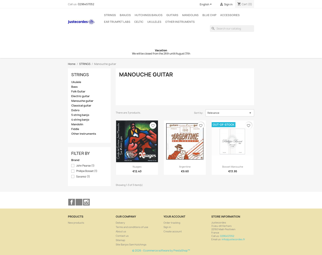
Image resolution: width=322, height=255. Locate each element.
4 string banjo (80, 119)
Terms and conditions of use (132, 227)
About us (121, 231)
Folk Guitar (78, 91)
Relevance (229, 113)
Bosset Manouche (232, 166)
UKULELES (154, 22)
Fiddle (75, 129)
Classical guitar (81, 105)
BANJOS (125, 15)
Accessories (230, 15)
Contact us (122, 235)
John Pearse (85, 165)
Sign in (167, 227)
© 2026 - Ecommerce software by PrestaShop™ (161, 250)
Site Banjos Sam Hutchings (131, 244)
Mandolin (77, 124)
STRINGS (110, 15)
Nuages (137, 166)
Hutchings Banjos (149, 15)
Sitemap (120, 240)
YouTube (79, 202)
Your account (174, 216)
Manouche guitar (82, 101)
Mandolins (190, 15)
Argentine (185, 166)
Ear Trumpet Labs (117, 22)
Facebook (71, 202)
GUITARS (172, 15)
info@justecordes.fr (233, 239)
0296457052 (86, 4)
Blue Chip (209, 15)
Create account (173, 231)
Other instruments (180, 22)
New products (76, 222)
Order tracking (172, 222)
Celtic (138, 22)
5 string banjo (80, 115)
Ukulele (76, 82)
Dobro (75, 110)
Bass (74, 87)
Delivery (120, 222)
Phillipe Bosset (86, 171)
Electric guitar (80, 96)
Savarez (83, 176)
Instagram (86, 202)
